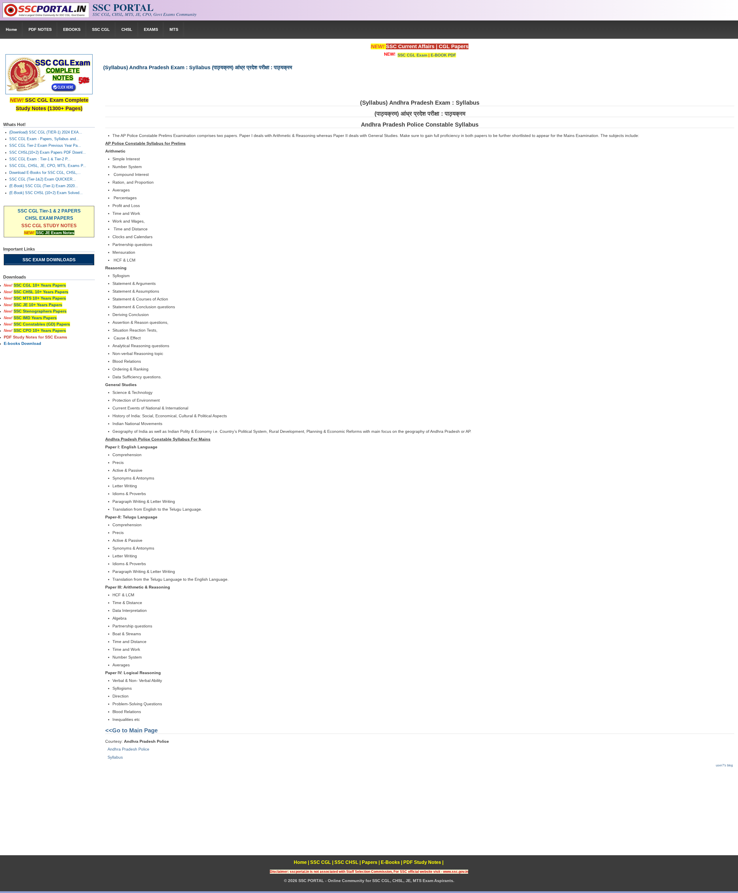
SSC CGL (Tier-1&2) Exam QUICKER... (42, 179)
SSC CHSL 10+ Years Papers (41, 291)
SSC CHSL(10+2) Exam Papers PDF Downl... (47, 153)
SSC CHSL (346, 862)
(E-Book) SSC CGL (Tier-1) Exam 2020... (43, 186)
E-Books (390, 862)
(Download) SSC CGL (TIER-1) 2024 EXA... (45, 132)
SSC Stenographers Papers (40, 311)
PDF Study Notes (422, 862)
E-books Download (22, 343)
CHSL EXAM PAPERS (49, 218)
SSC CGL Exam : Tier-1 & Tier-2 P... (40, 159)
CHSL (126, 29)
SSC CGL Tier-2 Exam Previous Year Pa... (45, 146)
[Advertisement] (419, 814)
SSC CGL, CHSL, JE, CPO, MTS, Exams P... (47, 166)
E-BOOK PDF (443, 55)
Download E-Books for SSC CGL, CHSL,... (45, 173)
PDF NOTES (40, 29)
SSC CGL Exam (412, 55)
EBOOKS (71, 29)
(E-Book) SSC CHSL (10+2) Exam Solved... (46, 193)
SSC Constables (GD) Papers (42, 324)
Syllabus (115, 757)
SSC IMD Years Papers (35, 317)
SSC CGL (101, 29)
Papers (369, 862)
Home (11, 29)
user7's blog (724, 765)
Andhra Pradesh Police (128, 749)
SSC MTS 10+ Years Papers (40, 298)
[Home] (46, 16)
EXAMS (151, 29)
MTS (174, 29)
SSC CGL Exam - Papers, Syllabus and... (44, 139)
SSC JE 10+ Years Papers (38, 304)
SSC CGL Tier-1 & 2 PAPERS (49, 210)
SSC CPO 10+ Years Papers (40, 330)
